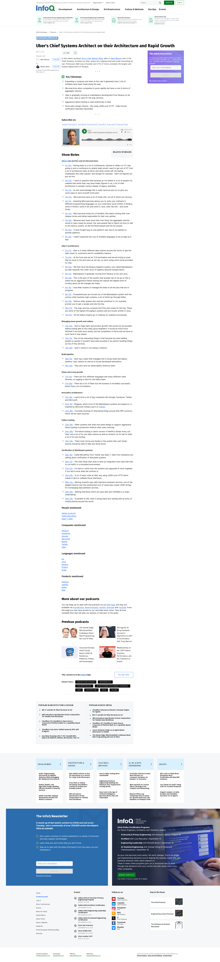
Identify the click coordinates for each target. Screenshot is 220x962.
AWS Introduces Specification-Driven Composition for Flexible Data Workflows (111, 719)
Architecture (91, 690)
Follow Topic (123, 675)
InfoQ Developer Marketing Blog (47, 930)
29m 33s (69, 499)
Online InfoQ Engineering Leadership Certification (92, 912)
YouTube (81, 124)
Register (169, 2)
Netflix (64, 541)
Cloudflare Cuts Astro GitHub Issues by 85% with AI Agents (60, 730)
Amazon (65, 531)
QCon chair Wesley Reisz (92, 58)
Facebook (66, 533)
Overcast (110, 124)
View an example (44, 828)
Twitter (65, 544)
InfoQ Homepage (41, 32)
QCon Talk (66, 161)
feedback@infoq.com (43, 955)
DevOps (152, 9)
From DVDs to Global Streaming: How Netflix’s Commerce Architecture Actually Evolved (78, 785)
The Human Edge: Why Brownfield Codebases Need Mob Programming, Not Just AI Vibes (87, 633)
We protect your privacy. (158, 81)
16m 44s (68, 366)
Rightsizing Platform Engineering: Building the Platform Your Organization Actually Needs (109, 784)
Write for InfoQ (41, 911)
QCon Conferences (43, 904)
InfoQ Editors (40, 915)
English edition (97, 3)
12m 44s (68, 326)
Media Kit (39, 926)
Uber (64, 547)
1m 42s (68, 165)
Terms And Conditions (154, 955)
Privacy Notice (142, 955)
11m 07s (68, 315)
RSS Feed (111, 605)
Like (67, 53)
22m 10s (68, 404)
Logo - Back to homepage (45, 8)
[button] (165, 75)
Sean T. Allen (67, 519)
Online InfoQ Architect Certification (91, 905)
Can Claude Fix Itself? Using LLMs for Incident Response (170, 786)
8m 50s (68, 278)
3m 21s (68, 190)
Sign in (179, 2)
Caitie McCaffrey (69, 516)
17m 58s (68, 383)
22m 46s (69, 411)
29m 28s (69, 492)
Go (63, 559)
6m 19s (68, 237)
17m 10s (68, 376)
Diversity (39, 933)
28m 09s (69, 475)
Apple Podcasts (69, 124)
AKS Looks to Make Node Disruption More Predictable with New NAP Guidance (169, 776)
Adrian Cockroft (69, 513)
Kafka (64, 587)
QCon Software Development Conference (112, 686)
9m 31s (68, 294)
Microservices (105, 682)
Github (102, 407)
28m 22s (69, 482)
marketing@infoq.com (93, 955)
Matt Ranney (45, 59)
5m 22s (68, 213)
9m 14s (68, 287)
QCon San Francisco (85, 925)
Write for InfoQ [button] (110, 3)
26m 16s (68, 455)
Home (38, 893)
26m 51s (68, 461)
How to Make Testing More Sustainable (109, 774)
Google (65, 536)
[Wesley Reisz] (38, 66)
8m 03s (68, 267)
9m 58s (68, 301)
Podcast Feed (122, 124)
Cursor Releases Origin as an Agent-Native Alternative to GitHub (108, 731)
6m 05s (68, 230)
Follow (56, 59)
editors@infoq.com (76, 955)
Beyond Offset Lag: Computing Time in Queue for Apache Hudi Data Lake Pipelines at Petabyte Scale (140, 796)
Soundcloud (92, 124)
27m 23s (69, 468)
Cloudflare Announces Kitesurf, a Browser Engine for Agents (110, 711)
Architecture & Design (88, 9)
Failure (114, 690)
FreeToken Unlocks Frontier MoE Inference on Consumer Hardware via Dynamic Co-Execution (140, 776)
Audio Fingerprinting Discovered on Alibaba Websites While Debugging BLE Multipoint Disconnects (49, 776)
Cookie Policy (167, 955)
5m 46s (68, 220)
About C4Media (41, 922)
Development (65, 9)
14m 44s (68, 348)
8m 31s (68, 274)
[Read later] (75, 53)
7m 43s (68, 257)
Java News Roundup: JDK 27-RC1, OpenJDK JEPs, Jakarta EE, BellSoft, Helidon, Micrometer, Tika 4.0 (60, 737)
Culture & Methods (134, 9)
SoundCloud (78, 607)
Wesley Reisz (45, 67)
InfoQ (83, 675)
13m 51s (68, 338)
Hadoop (65, 582)
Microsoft (66, 539)
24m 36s (69, 431)
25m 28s (69, 441)
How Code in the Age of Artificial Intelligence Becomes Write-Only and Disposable (108, 795)
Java (64, 562)
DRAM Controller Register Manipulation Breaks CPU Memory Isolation (48, 797)
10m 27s (68, 308)
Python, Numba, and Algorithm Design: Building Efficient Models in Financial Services (49, 787)
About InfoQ (40, 919)
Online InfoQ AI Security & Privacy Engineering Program (91, 899)
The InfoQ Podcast (84, 686)
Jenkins (65, 584)
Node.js (65, 564)
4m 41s (68, 201)
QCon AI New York (84, 931)
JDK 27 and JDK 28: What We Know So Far (57, 710)
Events (162, 9)
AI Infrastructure (112, 9)
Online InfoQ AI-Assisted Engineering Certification (92, 919)
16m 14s (68, 359)
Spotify (102, 124)
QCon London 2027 (85, 936)
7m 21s (68, 250)
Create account (42, 897)
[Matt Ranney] (38, 59)
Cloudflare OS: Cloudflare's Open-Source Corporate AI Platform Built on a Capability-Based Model (61, 723)
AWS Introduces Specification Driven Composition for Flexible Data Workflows (61, 715)
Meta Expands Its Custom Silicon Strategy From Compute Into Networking (139, 786)
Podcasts (53, 32)
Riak (63, 590)
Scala (64, 570)
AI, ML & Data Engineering (135, 764)
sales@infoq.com (58, 955)
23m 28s (69, 424)
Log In (38, 900)
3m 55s (68, 197)
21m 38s (68, 397)
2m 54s (68, 180)
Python (65, 567)
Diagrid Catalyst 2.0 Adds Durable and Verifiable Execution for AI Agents (169, 794)
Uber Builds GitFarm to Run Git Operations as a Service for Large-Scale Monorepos (79, 775)
